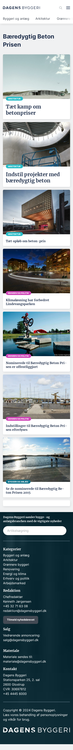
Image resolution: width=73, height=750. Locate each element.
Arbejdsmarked (14, 583)
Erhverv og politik (16, 578)
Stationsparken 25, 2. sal (21, 680)
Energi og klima (14, 574)
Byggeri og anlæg (16, 19)
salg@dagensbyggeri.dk (21, 640)
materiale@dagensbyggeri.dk (24, 661)
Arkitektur (42, 19)
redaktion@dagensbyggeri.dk (25, 611)
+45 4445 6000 (15, 694)
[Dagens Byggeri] (21, 8)
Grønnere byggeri (16, 564)
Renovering (11, 569)
